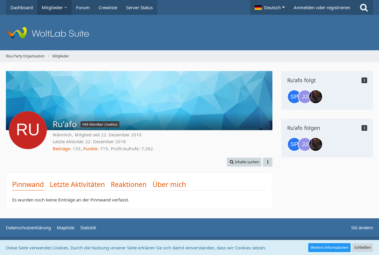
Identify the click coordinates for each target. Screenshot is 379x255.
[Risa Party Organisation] (189, 32)
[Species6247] (294, 97)
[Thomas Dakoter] (316, 97)
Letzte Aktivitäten (77, 184)
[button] (269, 7)
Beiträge (61, 148)
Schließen (362, 247)
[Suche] (364, 7)
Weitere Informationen (329, 247)
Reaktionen (129, 184)
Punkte (90, 148)
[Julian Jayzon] (305, 97)
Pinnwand (28, 184)
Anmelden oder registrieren (322, 7)
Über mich (169, 184)
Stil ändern (362, 227)
